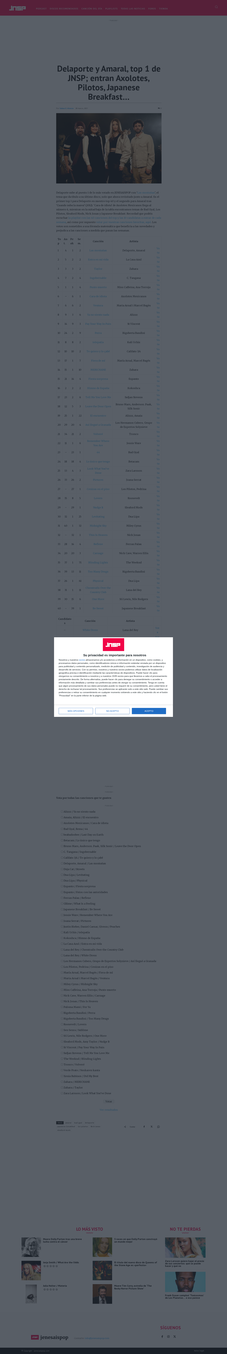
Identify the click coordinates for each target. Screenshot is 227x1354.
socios (82, 660)
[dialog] (113, 677)
